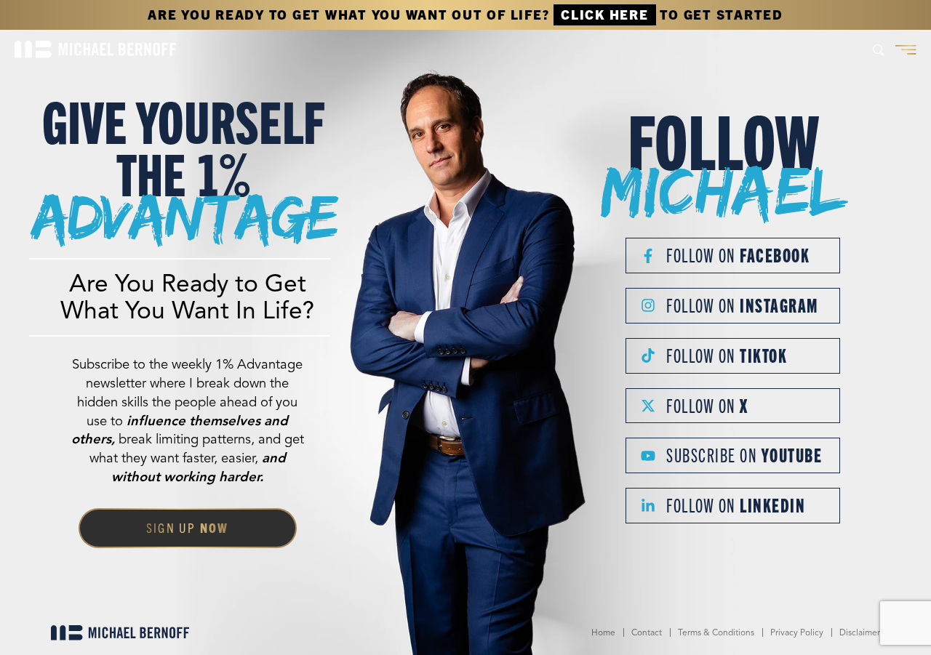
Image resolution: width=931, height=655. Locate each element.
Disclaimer (859, 632)
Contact (646, 632)
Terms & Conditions (716, 632)
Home (603, 632)
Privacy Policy (796, 632)
